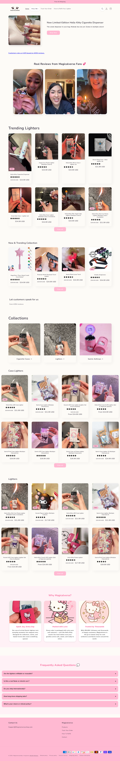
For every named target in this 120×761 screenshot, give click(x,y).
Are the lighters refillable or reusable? (18, 673)
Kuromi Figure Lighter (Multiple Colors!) (44, 514)
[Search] (102, 9)
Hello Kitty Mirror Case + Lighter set (73, 163)
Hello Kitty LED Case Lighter (14, 405)
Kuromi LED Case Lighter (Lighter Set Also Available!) (75, 405)
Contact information (85, 755)
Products (65, 727)
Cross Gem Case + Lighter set (20, 216)
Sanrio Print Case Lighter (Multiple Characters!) (14, 452)
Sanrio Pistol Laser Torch (73, 274)
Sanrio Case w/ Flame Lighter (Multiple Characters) (75, 452)
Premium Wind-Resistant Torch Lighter (46, 275)
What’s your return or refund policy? (18, 704)
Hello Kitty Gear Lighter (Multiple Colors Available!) (46, 215)
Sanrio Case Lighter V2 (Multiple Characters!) (105, 452)
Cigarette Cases (23, 359)
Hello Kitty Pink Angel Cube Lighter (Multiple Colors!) (73, 214)
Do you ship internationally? (14, 689)
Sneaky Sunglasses (100, 275)
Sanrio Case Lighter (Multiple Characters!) (45, 405)
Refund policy (44, 755)
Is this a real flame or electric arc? (16, 681)
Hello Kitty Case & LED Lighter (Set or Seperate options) (105, 405)
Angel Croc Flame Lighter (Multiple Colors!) (46, 163)
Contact (64, 737)
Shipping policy (73, 755)
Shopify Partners (34, 755)
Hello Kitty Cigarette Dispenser (19, 174)
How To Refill (66, 734)
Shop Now (53, 33)
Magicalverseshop (18, 755)
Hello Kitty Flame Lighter (75, 557)
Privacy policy (53, 755)
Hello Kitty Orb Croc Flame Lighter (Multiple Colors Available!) (100, 215)
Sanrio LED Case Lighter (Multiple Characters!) (45, 452)
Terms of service (63, 755)
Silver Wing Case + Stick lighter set (100, 160)
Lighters (59, 359)
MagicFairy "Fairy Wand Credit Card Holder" (20, 276)
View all (60, 229)
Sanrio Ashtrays (94, 359)
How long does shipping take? (15, 696)
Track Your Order (67, 730)
